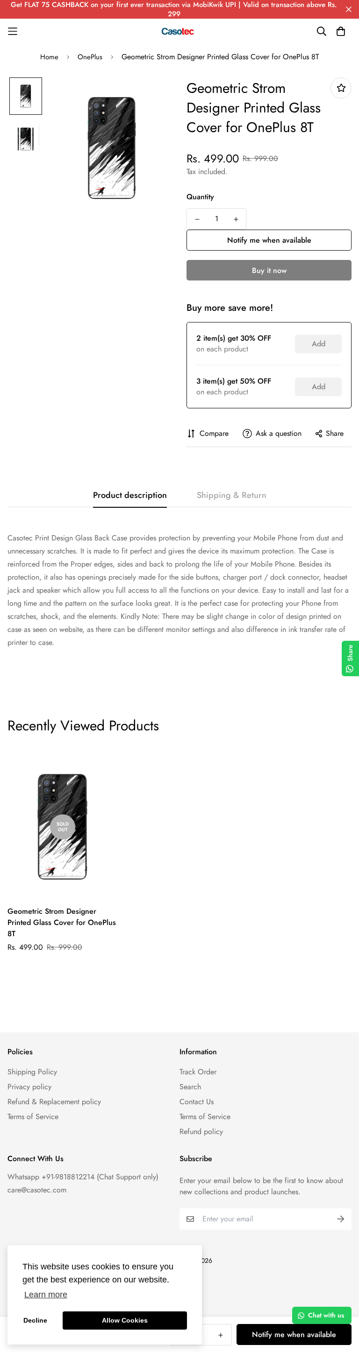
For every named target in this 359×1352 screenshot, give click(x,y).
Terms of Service (32, 1116)
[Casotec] (179, 31)
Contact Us (197, 1101)
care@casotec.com (36, 1189)
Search (190, 1086)
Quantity (200, 196)
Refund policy (201, 1131)
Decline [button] (35, 1320)
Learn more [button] (45, 1294)
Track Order (198, 1071)
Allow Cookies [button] (125, 1320)
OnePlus (90, 57)
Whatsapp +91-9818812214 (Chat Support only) (82, 1176)
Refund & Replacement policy (54, 1101)
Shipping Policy (32, 1071)
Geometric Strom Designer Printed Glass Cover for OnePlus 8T (61, 922)
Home (49, 57)
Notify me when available (269, 240)
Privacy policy (29, 1086)
